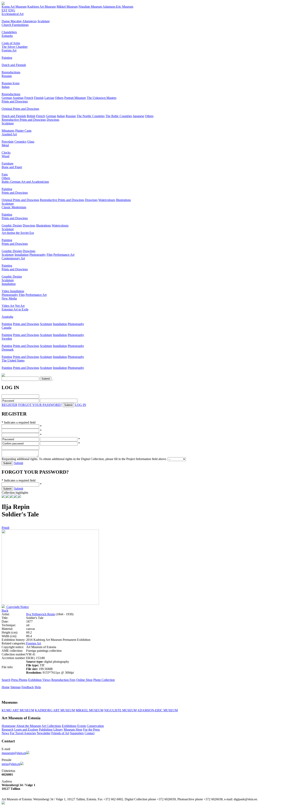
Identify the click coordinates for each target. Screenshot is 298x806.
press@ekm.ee (11, 764)
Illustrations (123, 200)
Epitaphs (7, 35)
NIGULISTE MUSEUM (120, 710)
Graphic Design (12, 225)
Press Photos (19, 680)
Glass (30, 141)
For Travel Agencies (23, 733)
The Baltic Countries (118, 116)
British (31, 116)
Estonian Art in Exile (15, 309)
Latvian (49, 98)
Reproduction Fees (63, 680)
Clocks (6, 152)
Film (50, 254)
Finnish (39, 98)
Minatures (8, 130)
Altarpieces (29, 21)
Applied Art (9, 134)
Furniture (7, 163)
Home (6, 687)
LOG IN (80, 405)
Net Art (20, 305)
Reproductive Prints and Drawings (24, 119)
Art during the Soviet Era (18, 232)
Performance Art (63, 254)
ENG (11, 10)
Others (59, 98)
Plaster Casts (23, 130)
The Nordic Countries (91, 116)
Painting (7, 57)
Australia (7, 316)
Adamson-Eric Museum (118, 6)
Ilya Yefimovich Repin (40, 614)
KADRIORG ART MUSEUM (55, 710)
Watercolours (106, 200)
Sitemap (15, 687)
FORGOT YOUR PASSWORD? (40, 405)
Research (7, 729)
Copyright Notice (17, 607)
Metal (5, 145)
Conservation (95, 726)
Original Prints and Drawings (20, 108)
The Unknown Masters (101, 98)
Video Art (8, 305)
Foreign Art (9, 50)
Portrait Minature (75, 98)
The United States (13, 360)
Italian (6, 87)
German (7, 98)
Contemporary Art (13, 258)
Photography (37, 254)
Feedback (27, 687)
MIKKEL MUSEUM (89, 710)
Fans (5, 174)
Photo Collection (104, 680)
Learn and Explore (26, 729)
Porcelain (8, 141)
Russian (7, 76)
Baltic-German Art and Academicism (25, 181)
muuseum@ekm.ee (14, 753)
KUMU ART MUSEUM (18, 710)
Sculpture (44, 21)
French (28, 98)
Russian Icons (10, 83)
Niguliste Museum (90, 6)
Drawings (53, 119)
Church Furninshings (15, 25)
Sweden (7, 338)
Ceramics (20, 141)
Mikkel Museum (67, 6)
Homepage (9, 726)
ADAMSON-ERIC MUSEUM (157, 710)
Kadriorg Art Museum (41, 6)
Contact (89, 733)
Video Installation (13, 291)
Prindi (5, 527)
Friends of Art (60, 733)
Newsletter (43, 733)
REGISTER (9, 405)
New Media (9, 298)
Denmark (8, 349)
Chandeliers (9, 32)
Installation (22, 254)
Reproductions (11, 72)
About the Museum (28, 726)
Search (6, 680)
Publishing (46, 729)
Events (81, 726)
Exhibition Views (39, 680)
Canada (6, 327)
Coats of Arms (11, 43)
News (5, 733)
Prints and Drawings (15, 101)
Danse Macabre (12, 21)
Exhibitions (69, 726)
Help (38, 687)
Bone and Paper (12, 167)
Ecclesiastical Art (13, 14)
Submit (18, 463)
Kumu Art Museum (14, 6)
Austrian (18, 98)
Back (5, 610)
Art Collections (51, 726)
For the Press (91, 729)
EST (5, 10)
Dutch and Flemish (14, 65)
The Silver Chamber (15, 46)
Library (58, 729)
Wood (5, 156)
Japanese (138, 116)
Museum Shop (73, 729)
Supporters (77, 733)
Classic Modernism (14, 207)
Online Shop (84, 680)
